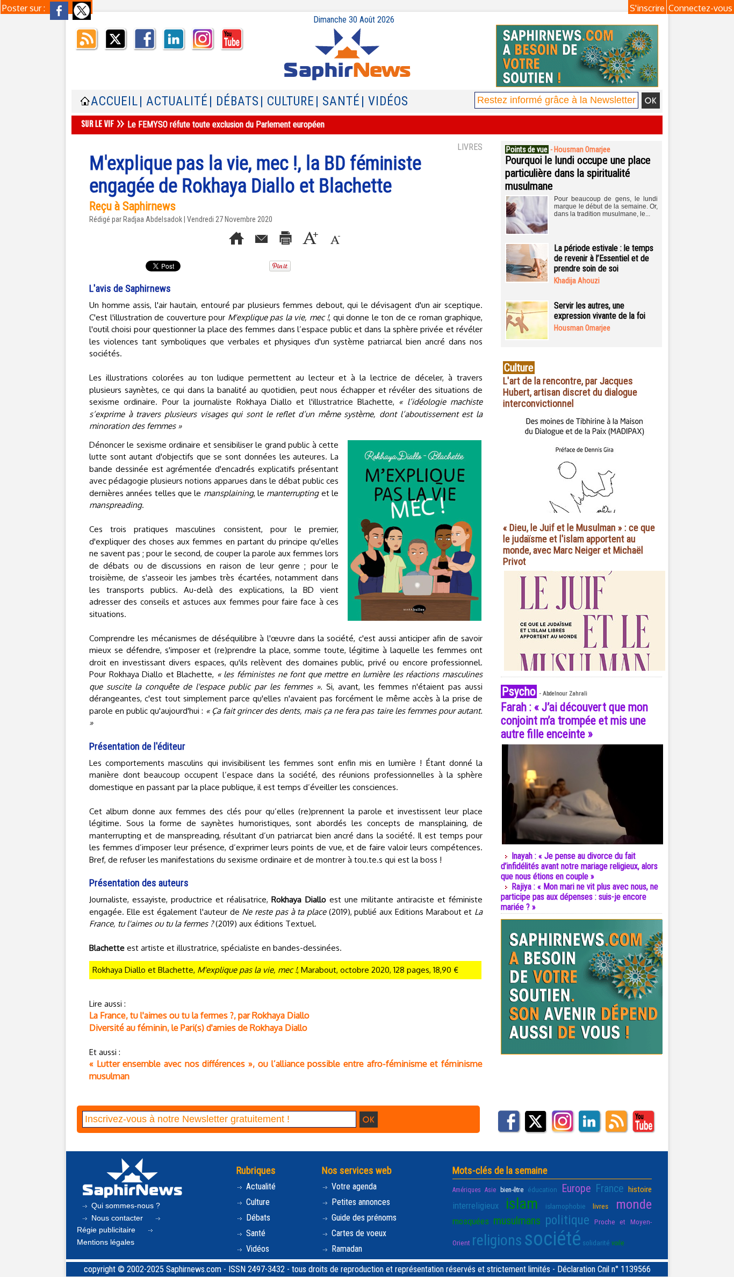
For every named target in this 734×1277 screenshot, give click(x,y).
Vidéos (256, 1249)
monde (634, 1204)
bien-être (511, 1190)
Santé (254, 1233)
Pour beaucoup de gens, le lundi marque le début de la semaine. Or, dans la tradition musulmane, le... (606, 206)
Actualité (260, 1186)
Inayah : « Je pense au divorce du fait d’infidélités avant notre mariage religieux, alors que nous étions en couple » (579, 866)
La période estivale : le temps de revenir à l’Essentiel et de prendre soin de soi (603, 258)
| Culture (287, 101)
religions (497, 1240)
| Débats (234, 101)
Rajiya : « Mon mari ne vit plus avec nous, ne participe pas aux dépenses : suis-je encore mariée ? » (579, 896)
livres (600, 1206)
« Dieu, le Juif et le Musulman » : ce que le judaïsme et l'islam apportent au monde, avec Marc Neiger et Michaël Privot (579, 544)
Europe (576, 1188)
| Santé (337, 101)
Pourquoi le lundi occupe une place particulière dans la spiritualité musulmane (578, 173)
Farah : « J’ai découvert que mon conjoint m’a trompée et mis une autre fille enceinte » (574, 720)
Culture (257, 1202)
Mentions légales (105, 1242)
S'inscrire (647, 8)
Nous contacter (117, 1218)
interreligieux (475, 1205)
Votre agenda (353, 1186)
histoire (640, 1189)
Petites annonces (359, 1202)
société (552, 1239)
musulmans (517, 1220)
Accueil (114, 101)
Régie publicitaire (107, 1229)
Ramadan (345, 1249)
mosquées (470, 1221)
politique (567, 1220)
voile (617, 1243)
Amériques (466, 1190)
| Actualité (173, 101)
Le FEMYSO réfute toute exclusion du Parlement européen (226, 124)
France (609, 1188)
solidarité (596, 1242)
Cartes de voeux (357, 1233)
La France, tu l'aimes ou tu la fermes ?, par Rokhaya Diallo (199, 1015)
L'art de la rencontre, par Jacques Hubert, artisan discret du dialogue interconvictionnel (570, 392)
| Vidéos (384, 101)
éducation (542, 1189)
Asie (490, 1190)
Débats (257, 1218)
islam (522, 1204)
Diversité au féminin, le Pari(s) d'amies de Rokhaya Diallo (198, 1027)
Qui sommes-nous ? (124, 1205)
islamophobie (565, 1206)
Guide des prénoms (363, 1218)
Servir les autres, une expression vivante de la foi (599, 310)
